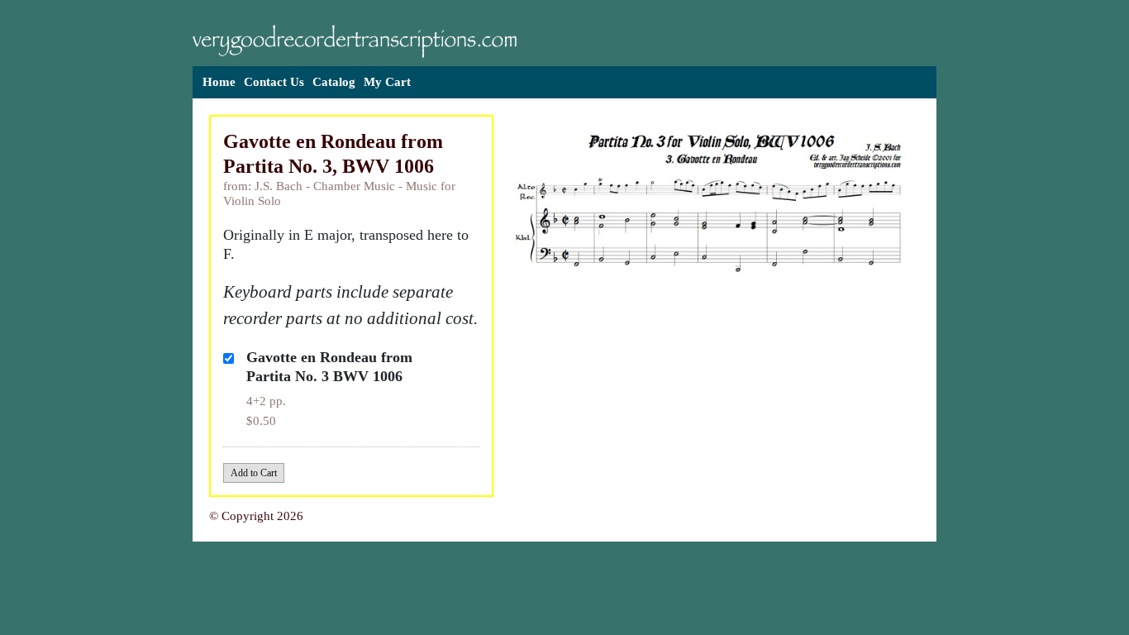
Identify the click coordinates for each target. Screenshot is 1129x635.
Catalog (333, 81)
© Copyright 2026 (256, 516)
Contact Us (274, 81)
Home (219, 81)
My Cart (387, 81)
